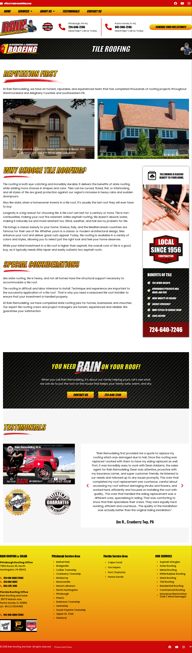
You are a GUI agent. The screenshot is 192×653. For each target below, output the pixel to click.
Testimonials (70, 11)
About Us (45, 11)
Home (7, 11)
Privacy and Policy (63, 647)
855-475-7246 (10, 586)
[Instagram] (189, 3)
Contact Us (94, 11)
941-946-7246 (123, 27)
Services (23, 11)
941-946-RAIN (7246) (13, 614)
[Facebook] (175, 3)
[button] (87, 485)
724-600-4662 (10, 582)
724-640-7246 (76, 27)
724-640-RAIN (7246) (13, 578)
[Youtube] (182, 3)
